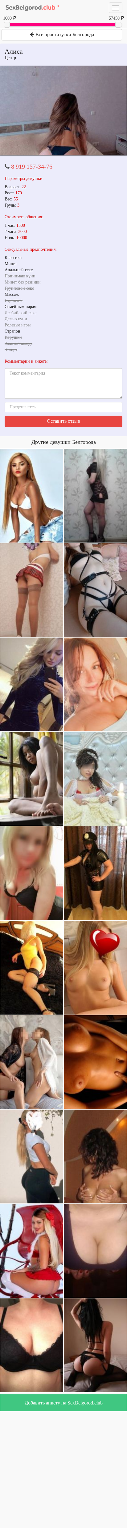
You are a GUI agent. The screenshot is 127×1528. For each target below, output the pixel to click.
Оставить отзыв (63, 421)
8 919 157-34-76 (31, 166)
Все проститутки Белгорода (64, 34)
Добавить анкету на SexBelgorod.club (64, 1402)
